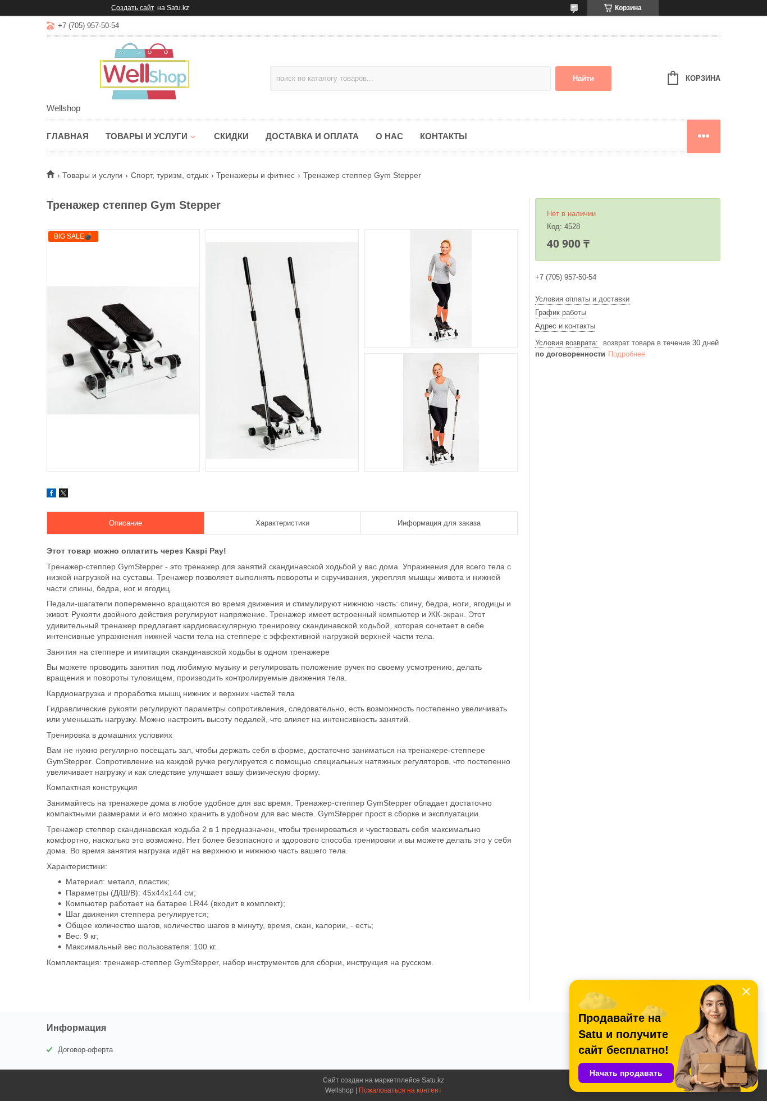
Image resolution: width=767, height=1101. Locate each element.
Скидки (231, 136)
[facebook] (51, 494)
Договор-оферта (85, 1049)
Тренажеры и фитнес (255, 175)
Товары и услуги (147, 136)
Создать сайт (132, 8)
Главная (68, 136)
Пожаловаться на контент (400, 1090)
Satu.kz (433, 1080)
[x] (63, 494)
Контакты (443, 136)
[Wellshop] (145, 71)
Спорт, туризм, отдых (169, 175)
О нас (389, 136)
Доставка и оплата (312, 136)
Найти (583, 78)
